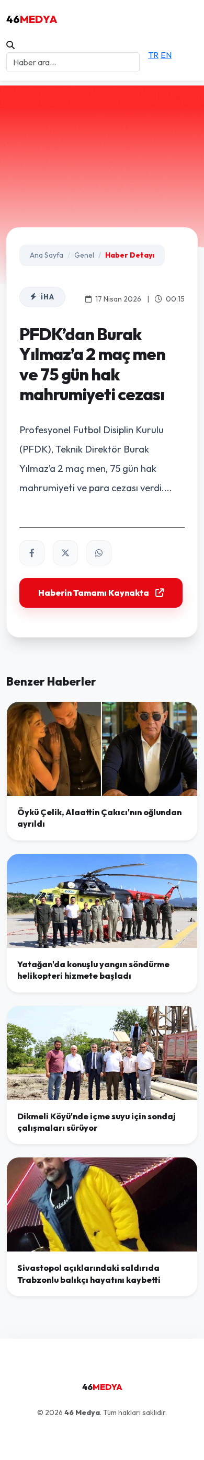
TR (153, 55)
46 (31, 19)
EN (166, 55)
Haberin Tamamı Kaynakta (93, 592)
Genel (84, 255)
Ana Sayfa (46, 255)
